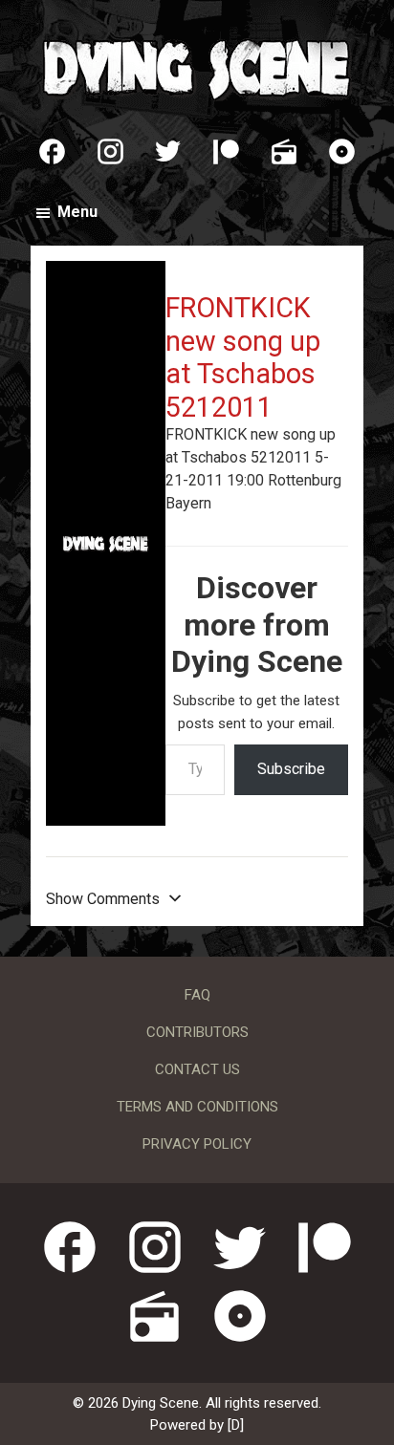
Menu (77, 212)
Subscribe (291, 769)
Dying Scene (197, 67)
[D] (236, 1425)
